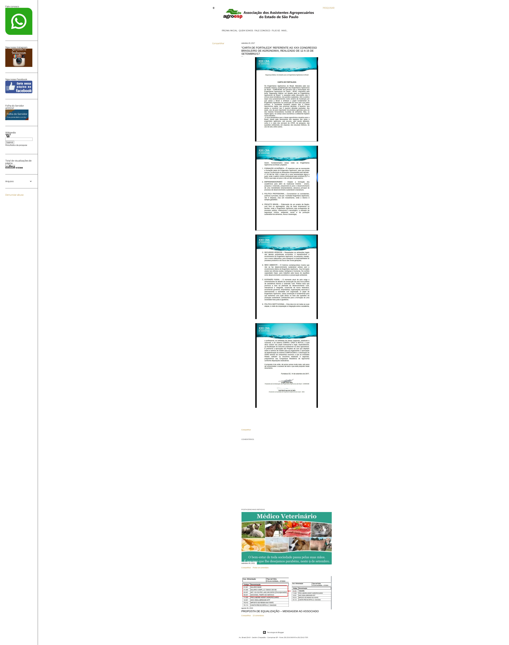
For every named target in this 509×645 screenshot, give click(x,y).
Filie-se (276, 30)
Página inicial (229, 30)
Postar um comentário (261, 568)
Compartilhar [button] (218, 43)
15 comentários (258, 616)
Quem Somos (246, 30)
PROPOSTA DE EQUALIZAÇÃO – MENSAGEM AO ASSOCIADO (280, 611)
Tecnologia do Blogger (275, 632)
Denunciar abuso (14, 195)
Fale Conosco (262, 30)
